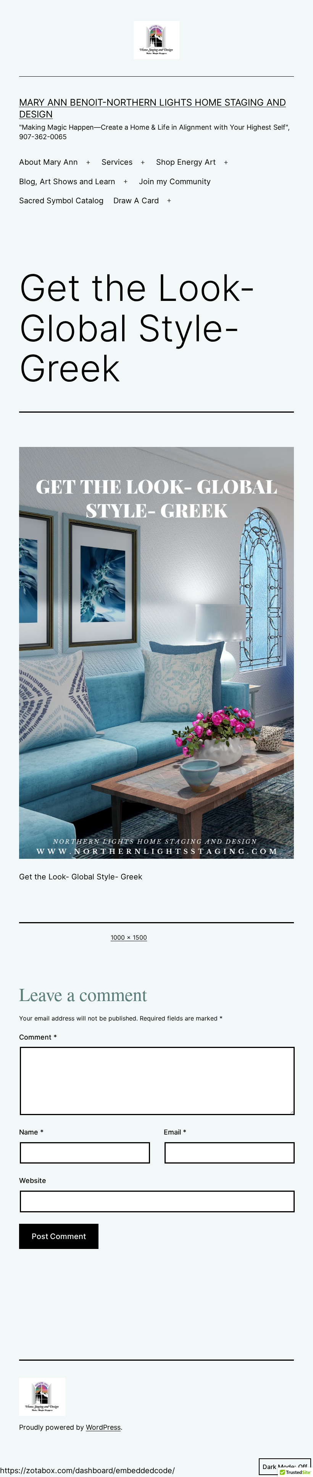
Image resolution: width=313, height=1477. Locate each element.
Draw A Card (136, 200)
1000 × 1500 (129, 937)
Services (117, 162)
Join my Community (175, 181)
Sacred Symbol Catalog (61, 200)
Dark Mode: (279, 1467)
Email (175, 1132)
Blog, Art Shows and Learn (67, 181)
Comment (38, 1037)
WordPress (103, 1427)
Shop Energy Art (186, 162)
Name (31, 1132)
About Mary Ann (48, 162)
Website (32, 1180)
